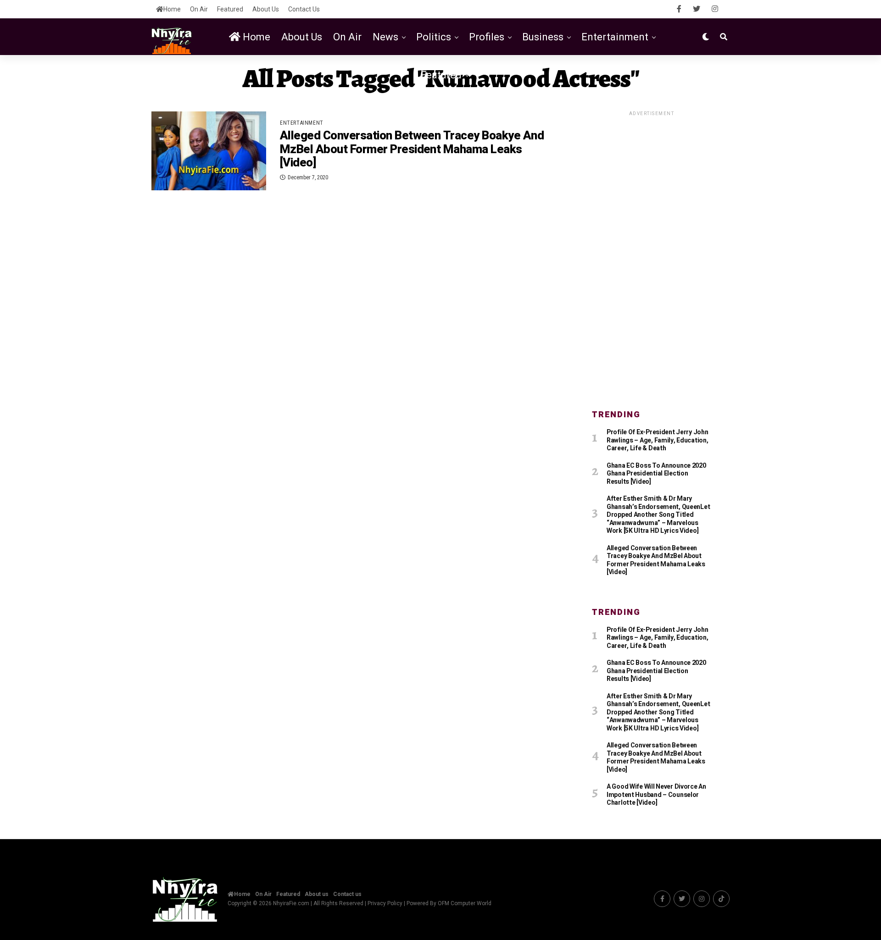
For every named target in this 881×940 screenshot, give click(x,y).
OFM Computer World (464, 903)
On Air (199, 9)
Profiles (486, 37)
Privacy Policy (385, 903)
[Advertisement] (651, 255)
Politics (433, 37)
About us (265, 9)
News (385, 37)
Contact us (304, 9)
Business (542, 37)
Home (172, 9)
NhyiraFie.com (291, 903)
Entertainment (614, 37)
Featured (230, 9)
